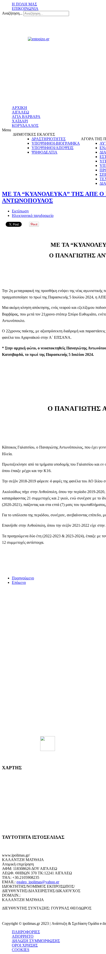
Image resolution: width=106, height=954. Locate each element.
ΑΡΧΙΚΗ (19, 108)
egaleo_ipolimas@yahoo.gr (38, 882)
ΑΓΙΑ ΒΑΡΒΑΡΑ (26, 116)
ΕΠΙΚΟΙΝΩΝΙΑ (25, 8)
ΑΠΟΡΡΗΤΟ (23, 936)
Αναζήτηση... (12, 13)
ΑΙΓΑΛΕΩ (20, 112)
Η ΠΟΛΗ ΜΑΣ (24, 4)
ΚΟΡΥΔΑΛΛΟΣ (25, 125)
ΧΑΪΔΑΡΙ (20, 121)
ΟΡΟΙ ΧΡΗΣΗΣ (25, 945)
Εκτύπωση (20, 211)
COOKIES (20, 950)
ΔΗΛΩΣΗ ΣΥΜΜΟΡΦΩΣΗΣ (36, 941)
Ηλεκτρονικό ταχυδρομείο (32, 215)
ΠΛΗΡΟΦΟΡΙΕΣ (26, 932)
